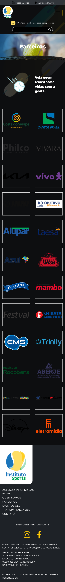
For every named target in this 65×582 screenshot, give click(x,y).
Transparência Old (16, 509)
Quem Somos (11, 497)
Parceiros (9, 501)
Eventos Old (11, 505)
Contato (8, 514)
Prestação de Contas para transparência (35, 23)
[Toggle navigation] (58, 13)
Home (6, 493)
